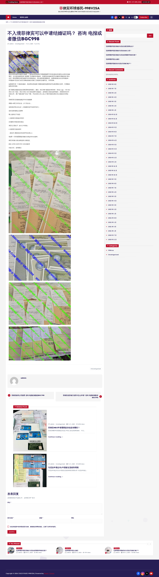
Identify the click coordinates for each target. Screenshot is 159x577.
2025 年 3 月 (112, 101)
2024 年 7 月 (112, 136)
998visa (111, 250)
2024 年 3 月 (112, 153)
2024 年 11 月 (112, 119)
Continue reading (55, 437)
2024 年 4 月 (112, 149)
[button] (148, 544)
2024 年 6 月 (112, 140)
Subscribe (143, 17)
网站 (72, 518)
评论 (9, 502)
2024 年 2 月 (112, 157)
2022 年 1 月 (112, 222)
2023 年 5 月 (112, 196)
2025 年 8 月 (112, 84)
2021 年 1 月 (112, 231)
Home (15, 17)
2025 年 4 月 (112, 97)
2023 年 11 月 (112, 170)
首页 (7, 22)
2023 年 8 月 (112, 183)
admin (12, 44)
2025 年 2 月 (112, 106)
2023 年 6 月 (112, 192)
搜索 (110, 30)
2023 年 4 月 (112, 201)
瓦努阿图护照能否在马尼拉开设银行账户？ (118, 63)
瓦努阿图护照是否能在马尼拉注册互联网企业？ (120, 46)
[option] (30, 550)
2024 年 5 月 (112, 144)
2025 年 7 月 (112, 88)
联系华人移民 (24, 17)
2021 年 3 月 (112, 226)
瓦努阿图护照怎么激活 (112, 59)
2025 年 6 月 (112, 93)
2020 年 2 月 (112, 239)
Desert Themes (49, 573)
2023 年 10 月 (112, 175)
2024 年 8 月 (112, 132)
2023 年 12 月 (112, 166)
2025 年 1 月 (112, 110)
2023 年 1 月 (112, 213)
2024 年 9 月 (112, 127)
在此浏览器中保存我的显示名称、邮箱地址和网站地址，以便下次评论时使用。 (33, 526)
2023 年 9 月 (112, 179)
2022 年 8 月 (112, 218)
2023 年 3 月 (112, 205)
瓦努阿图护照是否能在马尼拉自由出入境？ (118, 50)
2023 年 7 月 (112, 188)
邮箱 (41, 518)
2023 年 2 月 (112, 209)
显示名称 (10, 518)
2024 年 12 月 (112, 114)
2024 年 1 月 (112, 162)
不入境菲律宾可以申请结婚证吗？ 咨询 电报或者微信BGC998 (27, 22)
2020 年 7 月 (112, 235)
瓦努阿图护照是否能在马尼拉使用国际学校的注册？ (121, 55)
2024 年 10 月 (112, 123)
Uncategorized (19, 44)
